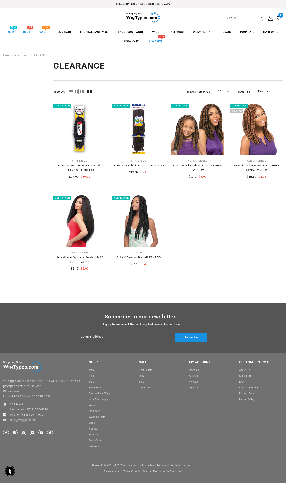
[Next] (198, 4)
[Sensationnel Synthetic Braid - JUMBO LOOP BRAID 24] (79, 221)
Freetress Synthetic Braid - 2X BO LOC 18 (138, 165)
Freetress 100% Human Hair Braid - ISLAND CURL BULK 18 (79, 168)
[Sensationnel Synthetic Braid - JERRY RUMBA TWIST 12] (256, 129)
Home (7, 55)
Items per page (198, 91)
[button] (70, 91)
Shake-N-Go (79, 160)
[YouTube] (41, 432)
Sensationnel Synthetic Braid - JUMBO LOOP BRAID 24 (79, 260)
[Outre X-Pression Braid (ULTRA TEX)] (138, 221)
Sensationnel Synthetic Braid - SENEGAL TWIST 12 (197, 168)
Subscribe (191, 337)
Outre (139, 252)
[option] (143, 4)
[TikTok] (32, 432)
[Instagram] (15, 432)
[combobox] (241, 18)
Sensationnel (197, 160)
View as (59, 91)
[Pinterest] (23, 432)
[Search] (245, 18)
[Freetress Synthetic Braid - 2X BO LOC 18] (138, 129)
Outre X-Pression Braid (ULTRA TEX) (138, 257)
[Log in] (270, 18)
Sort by (244, 91)
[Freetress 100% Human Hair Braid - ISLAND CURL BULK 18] (79, 129)
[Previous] (88, 4)
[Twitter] (50, 432)
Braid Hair (20, 55)
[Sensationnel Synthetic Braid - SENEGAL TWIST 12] (197, 129)
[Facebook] (6, 432)
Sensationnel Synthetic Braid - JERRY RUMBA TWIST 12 (257, 168)
